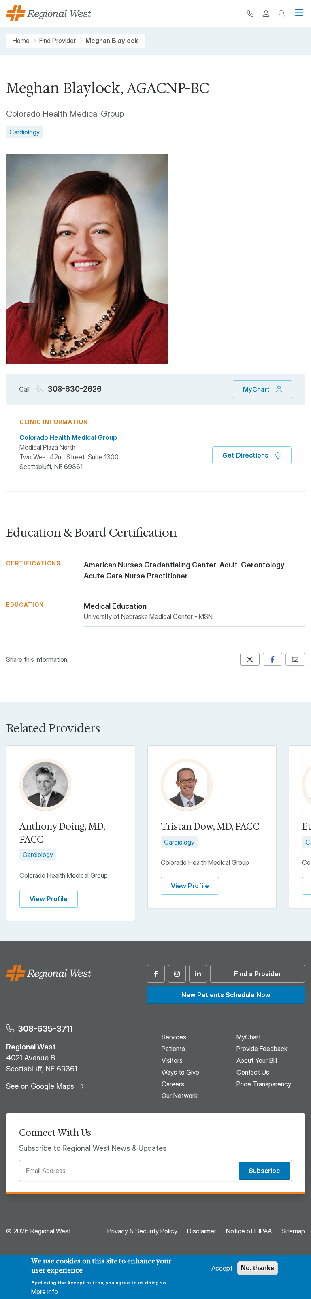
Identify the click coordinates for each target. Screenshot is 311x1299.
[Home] (48, 13)
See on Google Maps (40, 1086)
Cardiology (24, 132)
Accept (221, 1268)
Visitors (172, 1060)
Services (174, 1037)
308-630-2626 (74, 389)
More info (44, 1292)
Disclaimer (201, 1231)
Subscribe (264, 1171)
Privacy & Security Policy (142, 1231)
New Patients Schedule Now (226, 995)
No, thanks (257, 1268)
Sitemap (293, 1231)
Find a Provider (257, 974)
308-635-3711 (45, 1029)
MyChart (256, 389)
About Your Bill (256, 1060)
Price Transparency (263, 1084)
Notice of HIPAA (249, 1231)
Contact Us (252, 1072)
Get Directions (245, 455)
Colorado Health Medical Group (68, 437)
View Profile (49, 899)
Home (21, 41)
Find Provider (57, 41)
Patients (173, 1049)
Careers (173, 1084)
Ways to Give (180, 1072)
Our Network (180, 1096)
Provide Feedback (262, 1049)
